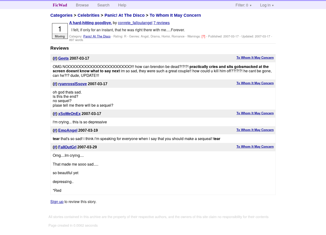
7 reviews (161, 22)
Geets (63, 58)
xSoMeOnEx (69, 114)
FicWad (60, 5)
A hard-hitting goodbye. (90, 23)
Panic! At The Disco (125, 15)
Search (103, 5)
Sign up (56, 201)
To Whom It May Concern (175, 15)
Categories (61, 15)
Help (122, 5)
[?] (204, 36)
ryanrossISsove (72, 84)
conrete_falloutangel (135, 22)
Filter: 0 (242, 5)
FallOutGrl (67, 147)
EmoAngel (67, 130)
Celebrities (89, 15)
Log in (265, 5)
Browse (82, 5)
